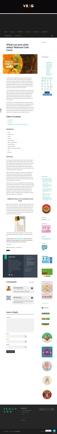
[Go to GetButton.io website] (54, 432)
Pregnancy (20, 31)
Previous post (29, 269)
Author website (12, 275)
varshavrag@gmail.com (27, 410)
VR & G (7, 431)
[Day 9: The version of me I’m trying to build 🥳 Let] (51, 81)
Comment (8, 317)
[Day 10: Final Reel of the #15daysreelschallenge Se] (48, 81)
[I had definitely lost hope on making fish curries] (48, 78)
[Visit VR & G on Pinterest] (7, 412)
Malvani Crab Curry (30, 264)
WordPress (17, 431)
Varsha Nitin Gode (45, 303)
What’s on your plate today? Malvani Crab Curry (17, 47)
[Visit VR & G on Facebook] (15, 409)
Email (7, 339)
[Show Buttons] (1, 112)
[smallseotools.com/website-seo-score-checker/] (46, 213)
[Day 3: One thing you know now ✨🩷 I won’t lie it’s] (46, 86)
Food (27, 259)
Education (36, 31)
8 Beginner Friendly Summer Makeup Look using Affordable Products (47, 198)
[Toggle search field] (52, 36)
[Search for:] (46, 409)
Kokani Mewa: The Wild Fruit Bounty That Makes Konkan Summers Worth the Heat (47, 180)
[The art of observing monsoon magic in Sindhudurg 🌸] (46, 81)
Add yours (31, 282)
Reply (32, 288)
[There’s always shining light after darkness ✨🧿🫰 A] (48, 89)
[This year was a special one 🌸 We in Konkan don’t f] (51, 89)
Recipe (30, 259)
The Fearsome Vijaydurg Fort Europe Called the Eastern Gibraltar (46, 190)
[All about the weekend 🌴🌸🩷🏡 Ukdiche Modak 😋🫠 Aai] (43, 81)
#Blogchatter (29, 261)
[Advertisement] (28, 21)
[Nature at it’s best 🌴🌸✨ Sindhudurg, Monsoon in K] (43, 78)
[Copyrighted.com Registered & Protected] (45, 308)
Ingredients (10, 120)
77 (44, 228)
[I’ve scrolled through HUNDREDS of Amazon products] (51, 86)
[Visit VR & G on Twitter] (11, 412)
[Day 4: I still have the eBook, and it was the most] (43, 86)
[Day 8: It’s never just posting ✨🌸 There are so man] (43, 84)
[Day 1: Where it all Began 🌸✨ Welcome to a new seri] (46, 89)
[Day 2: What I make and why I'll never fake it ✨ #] (43, 89)
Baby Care (28, 31)
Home (5, 31)
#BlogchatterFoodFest (19, 238)
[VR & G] (28, 6)
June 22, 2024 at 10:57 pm (18, 289)
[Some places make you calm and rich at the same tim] (51, 78)
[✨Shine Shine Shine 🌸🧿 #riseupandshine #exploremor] (48, 86)
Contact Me (18, 35)
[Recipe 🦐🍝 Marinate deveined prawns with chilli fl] (46, 78)
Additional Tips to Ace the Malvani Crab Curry (18, 124)
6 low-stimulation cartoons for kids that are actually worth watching (47, 185)
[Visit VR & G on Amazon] (6, 409)
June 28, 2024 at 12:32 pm (18, 298)
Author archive (9, 275)
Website (7, 344)
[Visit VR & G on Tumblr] (4, 409)
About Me (12, 31)
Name (7, 333)
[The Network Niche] (47, 264)
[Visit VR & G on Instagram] (4, 412)
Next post (28, 270)
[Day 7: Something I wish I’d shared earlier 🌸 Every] (46, 84)
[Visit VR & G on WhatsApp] (13, 409)
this (11, 244)
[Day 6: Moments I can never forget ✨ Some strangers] (48, 84)
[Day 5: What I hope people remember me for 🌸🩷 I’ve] (51, 84)
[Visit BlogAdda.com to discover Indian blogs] (47, 239)
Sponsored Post (8, 35)
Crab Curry (28, 263)
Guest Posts (45, 31)
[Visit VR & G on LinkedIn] (10, 409)
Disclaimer (23, 420)
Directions (10, 122)
